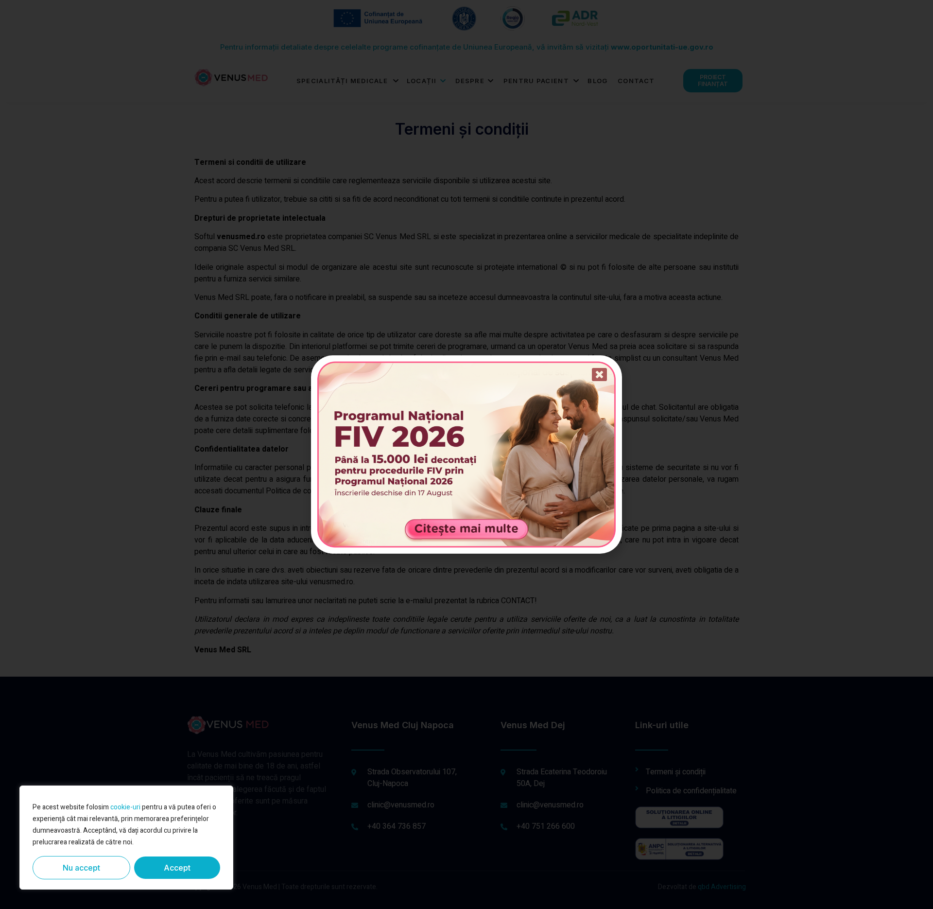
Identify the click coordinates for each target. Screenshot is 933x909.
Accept (177, 868)
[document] (466, 454)
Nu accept (81, 868)
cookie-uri (125, 807)
